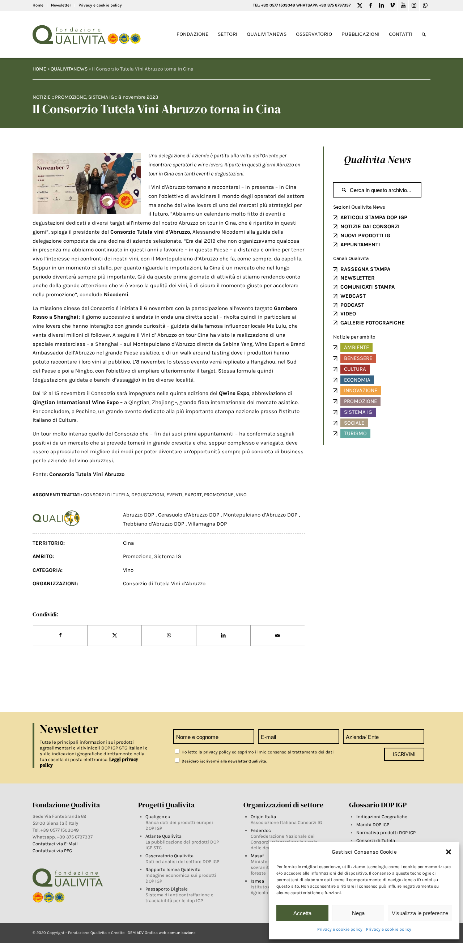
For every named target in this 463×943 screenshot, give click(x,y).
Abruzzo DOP (139, 514)
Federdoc (261, 830)
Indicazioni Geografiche (381, 816)
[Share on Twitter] (114, 635)
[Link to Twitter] (359, 5)
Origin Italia (263, 816)
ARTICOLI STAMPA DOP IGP (373, 217)
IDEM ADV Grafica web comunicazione (161, 932)
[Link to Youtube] (403, 5)
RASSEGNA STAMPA (365, 269)
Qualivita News (377, 159)
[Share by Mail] (278, 635)
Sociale (354, 423)
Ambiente (356, 347)
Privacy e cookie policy (339, 929)
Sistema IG (101, 97)
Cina (128, 543)
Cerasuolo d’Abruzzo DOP (189, 514)
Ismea (257, 881)
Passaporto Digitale (166, 889)
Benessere (358, 358)
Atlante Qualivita (163, 836)
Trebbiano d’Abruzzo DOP (154, 524)
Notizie (42, 97)
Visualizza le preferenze (420, 913)
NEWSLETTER (357, 278)
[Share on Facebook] (60, 635)
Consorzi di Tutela (375, 840)
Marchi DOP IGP (372, 824)
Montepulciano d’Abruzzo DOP (261, 514)
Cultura (355, 369)
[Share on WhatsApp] (169, 635)
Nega (358, 913)
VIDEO (348, 313)
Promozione (70, 97)
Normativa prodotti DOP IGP (386, 832)
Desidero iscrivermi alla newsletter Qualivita (223, 761)
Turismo (355, 433)
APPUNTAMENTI (360, 244)
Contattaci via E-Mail (56, 843)
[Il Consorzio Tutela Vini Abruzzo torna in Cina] (87, 183)
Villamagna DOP (207, 524)
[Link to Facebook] (370, 5)
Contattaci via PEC (52, 850)
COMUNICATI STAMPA (367, 287)
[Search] (423, 34)
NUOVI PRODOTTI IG (365, 235)
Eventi (174, 494)
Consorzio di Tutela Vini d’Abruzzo (164, 583)
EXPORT (193, 494)
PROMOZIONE (219, 494)
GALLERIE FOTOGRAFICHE (372, 322)
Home (38, 5)
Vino (128, 570)
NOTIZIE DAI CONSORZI (370, 226)
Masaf (257, 855)
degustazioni (147, 494)
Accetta (302, 913)
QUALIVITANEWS (69, 69)
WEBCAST (353, 296)
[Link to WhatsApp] (425, 5)
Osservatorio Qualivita (169, 855)
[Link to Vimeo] (392, 5)
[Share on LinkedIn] (223, 635)
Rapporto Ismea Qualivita (172, 869)
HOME (39, 69)
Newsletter (61, 5)
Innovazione (360, 390)
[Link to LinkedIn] (381, 5)
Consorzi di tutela (106, 494)
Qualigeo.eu (157, 816)
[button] (448, 851)
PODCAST (352, 305)
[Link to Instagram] (414, 5)
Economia (357, 380)
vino (241, 494)
